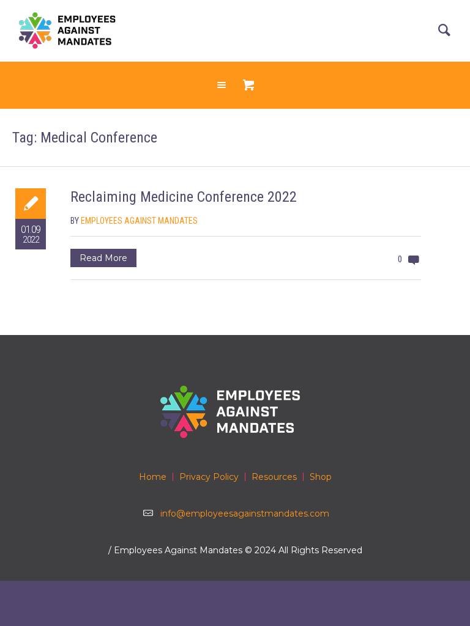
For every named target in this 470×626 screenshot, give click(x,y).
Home (152, 477)
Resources (274, 477)
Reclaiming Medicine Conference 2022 (183, 196)
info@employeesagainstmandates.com (244, 513)
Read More (103, 257)
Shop (321, 477)
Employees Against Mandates (139, 221)
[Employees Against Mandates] (235, 411)
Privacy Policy (209, 477)
